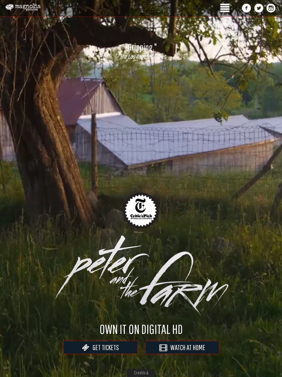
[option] (141, 51)
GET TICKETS (104, 347)
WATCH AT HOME (186, 347)
